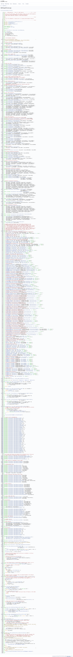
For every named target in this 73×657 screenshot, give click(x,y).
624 (2, 493)
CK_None (10, 232)
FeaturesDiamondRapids (18, 110)
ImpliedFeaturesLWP (17, 430)
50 (2, 50)
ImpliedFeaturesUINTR (18, 448)
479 (2, 381)
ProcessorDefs (25, 378)
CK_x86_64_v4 (14, 374)
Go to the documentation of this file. (7, 10)
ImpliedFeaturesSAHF (17, 443)
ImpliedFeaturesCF (9, 538)
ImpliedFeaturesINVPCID (18, 429)
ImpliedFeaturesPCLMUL (18, 478)
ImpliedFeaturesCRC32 (18, 426)
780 (2, 614)
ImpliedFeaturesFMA (17, 476)
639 (2, 505)
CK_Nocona (13, 258)
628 (2, 496)
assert (8, 410)
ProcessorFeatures (7, 406)
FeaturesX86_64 (24, 55)
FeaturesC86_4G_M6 (26, 369)
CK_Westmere (14, 275)
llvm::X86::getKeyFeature (16, 406)
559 (2, 443)
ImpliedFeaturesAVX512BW (18, 485)
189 (2, 157)
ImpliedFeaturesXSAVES (18, 462)
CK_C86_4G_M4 (14, 368)
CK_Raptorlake (15, 311)
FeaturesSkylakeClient (10, 86)
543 (2, 431)
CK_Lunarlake (14, 317)
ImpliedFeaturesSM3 (17, 481)
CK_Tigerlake (14, 306)
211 (2, 174)
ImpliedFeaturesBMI (17, 419)
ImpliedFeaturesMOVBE (18, 433)
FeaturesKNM (16, 79)
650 (2, 513)
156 (2, 132)
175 (2, 146)
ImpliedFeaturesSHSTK (18, 445)
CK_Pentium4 (14, 255)
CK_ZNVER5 (13, 366)
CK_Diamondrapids (17, 334)
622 (2, 492)
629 (2, 497)
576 (2, 456)
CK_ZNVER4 (13, 365)
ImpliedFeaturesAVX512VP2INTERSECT (20, 494)
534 (2, 424)
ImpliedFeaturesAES (17, 475)
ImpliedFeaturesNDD (17, 530)
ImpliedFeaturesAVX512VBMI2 (19, 493)
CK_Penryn (17, 262)
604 (2, 478)
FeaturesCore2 (16, 64)
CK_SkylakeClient (14, 291)
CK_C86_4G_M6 (14, 369)
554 (2, 439)
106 (2, 93)
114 (2, 99)
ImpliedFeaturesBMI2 (17, 420)
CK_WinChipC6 (15, 237)
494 (2, 393)
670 (2, 529)
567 (2, 449)
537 (2, 426)
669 (2, 528)
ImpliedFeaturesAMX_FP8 (18, 504)
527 (2, 418)
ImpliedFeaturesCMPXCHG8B (18, 425)
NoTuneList (15, 380)
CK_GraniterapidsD (18, 329)
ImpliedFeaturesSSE (17, 465)
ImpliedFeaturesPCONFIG (18, 435)
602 (2, 476)
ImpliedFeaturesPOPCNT (18, 436)
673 (2, 531)
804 (2, 632)
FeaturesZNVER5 (19, 198)
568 (2, 450)
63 (2, 60)
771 (2, 607)
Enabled (16, 587)
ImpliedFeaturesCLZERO (18, 423)
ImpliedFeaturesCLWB (17, 422)
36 (2, 39)
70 (2, 65)
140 (2, 119)
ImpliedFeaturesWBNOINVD (18, 450)
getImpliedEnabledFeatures (14, 563)
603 (2, 477)
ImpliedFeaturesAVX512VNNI (19, 491)
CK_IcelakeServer (17, 304)
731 (2, 576)
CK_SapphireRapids (17, 308)
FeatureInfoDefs (23, 541)
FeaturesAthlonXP (17, 153)
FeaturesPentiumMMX (17, 43)
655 (2, 517)
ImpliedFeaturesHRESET (18, 507)
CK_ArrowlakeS (15, 315)
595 (2, 471)
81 (2, 74)
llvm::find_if (9, 549)
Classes (19, 3)
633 (2, 500)
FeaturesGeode (16, 146)
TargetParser (4, 5)
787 (2, 619)
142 (2, 121)
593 (2, 469)
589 (2, 466)
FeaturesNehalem (17, 66)
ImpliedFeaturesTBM (17, 446)
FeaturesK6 (16, 341)
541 (2, 429)
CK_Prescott (16, 257)
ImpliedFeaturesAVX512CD (18, 484)
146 (2, 124)
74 (2, 68)
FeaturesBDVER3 (16, 176)
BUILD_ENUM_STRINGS (18, 378)
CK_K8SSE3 (13, 352)
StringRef (20, 381)
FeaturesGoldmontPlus (18, 124)
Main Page (2, 3)
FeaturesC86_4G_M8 (20, 221)
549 (2, 435)
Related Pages (7, 3)
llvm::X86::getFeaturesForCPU (11, 546)
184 (2, 153)
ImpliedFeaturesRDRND (18, 441)
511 (2, 406)
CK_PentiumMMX (15, 241)
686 (2, 541)
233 (2, 191)
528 (2, 419)
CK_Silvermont (15, 265)
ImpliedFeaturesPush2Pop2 (18, 529)
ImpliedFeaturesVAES (17, 479)
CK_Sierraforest (16, 324)
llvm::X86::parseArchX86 (14, 381)
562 (2, 445)
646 (2, 510)
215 (2, 177)
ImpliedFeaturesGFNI (17, 477)
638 (2, 504)
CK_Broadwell (14, 288)
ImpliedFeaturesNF (17, 532)
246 (2, 201)
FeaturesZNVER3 (19, 191)
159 (2, 134)
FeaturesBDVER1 (16, 169)
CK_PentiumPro (15, 244)
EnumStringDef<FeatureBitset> (13, 541)
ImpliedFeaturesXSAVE (18, 452)
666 (2, 526)
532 (2, 422)
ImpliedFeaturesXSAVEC (18, 461)
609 (2, 482)
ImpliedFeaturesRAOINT (18, 510)
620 (2, 490)
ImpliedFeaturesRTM (17, 442)
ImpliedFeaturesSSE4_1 (18, 468)
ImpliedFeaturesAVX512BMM (18, 489)
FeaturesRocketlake (17, 99)
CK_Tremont (13, 271)
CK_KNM (11, 338)
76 (2, 70)
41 (2, 43)
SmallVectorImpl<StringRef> (24, 393)
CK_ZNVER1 (13, 363)
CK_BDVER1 (13, 359)
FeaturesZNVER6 (19, 201)
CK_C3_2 (11, 252)
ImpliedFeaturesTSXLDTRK (18, 447)
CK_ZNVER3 (13, 364)
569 (2, 451)
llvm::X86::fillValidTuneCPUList (12, 399)
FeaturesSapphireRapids (18, 104)
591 (2, 468)
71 (2, 66)
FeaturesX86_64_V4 (17, 60)
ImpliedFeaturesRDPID (18, 439)
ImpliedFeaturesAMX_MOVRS (18, 505)
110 (2, 96)
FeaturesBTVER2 (16, 165)
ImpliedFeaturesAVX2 (17, 470)
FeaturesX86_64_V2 (17, 55)
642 (2, 507)
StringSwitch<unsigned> (17, 623)
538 (2, 427)
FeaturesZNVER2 (16, 189)
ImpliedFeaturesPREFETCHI (18, 509)
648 (2, 512)
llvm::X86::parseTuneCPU (14, 388)
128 (2, 110)
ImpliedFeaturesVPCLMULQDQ (19, 480)
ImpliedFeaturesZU (17, 538)
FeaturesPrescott (9, 52)
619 (2, 489)
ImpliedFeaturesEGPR (17, 528)
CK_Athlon (13, 344)
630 (2, 498)
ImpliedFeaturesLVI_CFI (18, 458)
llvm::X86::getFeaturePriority (13, 632)
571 (2, 452)
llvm (11, 26)
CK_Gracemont (14, 319)
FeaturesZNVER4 (8, 199)
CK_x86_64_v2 (14, 373)
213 (2, 176)
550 (2, 436)
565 (2, 448)
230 (2, 189)
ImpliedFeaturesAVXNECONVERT (19, 513)
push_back (15, 559)
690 (2, 544)
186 (2, 155)
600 (2, 475)
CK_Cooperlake (15, 297)
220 (2, 181)
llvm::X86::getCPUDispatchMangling (12, 607)
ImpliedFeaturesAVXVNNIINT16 (19, 511)
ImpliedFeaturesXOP (17, 498)
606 (2, 479)
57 (2, 55)
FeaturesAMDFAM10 (17, 157)
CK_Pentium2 (14, 246)
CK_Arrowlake (14, 314)
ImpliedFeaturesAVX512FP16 (19, 515)
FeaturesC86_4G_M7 (20, 215)
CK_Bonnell (13, 264)
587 (2, 465)
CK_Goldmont (17, 268)
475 (2, 378)
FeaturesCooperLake (17, 90)
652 (2, 515)
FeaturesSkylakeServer (18, 85)
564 (2, 447)
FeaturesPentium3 (24, 50)
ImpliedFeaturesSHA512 (18, 514)
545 (2, 432)
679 (2, 536)
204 (2, 169)
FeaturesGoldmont (17, 121)
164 (2, 138)
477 (2, 380)
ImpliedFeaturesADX (17, 418)
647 (2, 511)
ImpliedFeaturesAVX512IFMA (19, 490)
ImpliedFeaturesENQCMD (18, 427)
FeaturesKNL (21, 79)
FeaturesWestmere (9, 69)
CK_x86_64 (13, 372)
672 (2, 530)
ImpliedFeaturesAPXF (17, 536)
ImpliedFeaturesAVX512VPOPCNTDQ (20, 492)
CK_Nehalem (15, 267)
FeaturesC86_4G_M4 (17, 205)
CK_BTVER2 (13, 357)
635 (2, 502)
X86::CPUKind (7, 32)
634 (2, 501)
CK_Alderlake (14, 309)
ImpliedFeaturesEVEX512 (18, 471)
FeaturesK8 (16, 155)
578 (2, 458)
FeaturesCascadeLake (9, 91)
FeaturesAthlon (16, 152)
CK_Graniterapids (17, 327)
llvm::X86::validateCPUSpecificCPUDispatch (14, 614)
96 (2, 85)
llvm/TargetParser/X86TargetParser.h (15, 21)
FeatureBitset (9, 30)
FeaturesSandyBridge (17, 68)
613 (2, 485)
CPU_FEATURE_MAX (16, 570)
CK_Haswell (13, 284)
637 (2, 503)
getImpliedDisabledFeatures (14, 576)
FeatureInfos (12, 544)
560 (2, 444)
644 (2, 509)
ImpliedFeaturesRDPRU (18, 440)
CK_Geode (12, 376)
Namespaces (15, 3)
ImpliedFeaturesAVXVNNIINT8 (19, 512)
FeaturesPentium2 (17, 46)
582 (2, 461)
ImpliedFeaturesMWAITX (18, 432)
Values (31, 393)
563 (2, 446)
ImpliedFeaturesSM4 (17, 482)
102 (2, 90)
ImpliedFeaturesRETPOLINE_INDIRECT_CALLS (21, 457)
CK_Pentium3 (14, 248)
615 (2, 486)
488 (2, 388)
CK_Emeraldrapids (17, 331)
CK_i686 (11, 245)
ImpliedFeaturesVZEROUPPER (19, 451)
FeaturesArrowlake (17, 132)
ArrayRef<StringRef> (20, 619)
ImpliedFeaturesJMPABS (18, 534)
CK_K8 (10, 349)
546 (2, 433)
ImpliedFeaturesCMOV (17, 424)
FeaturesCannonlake (17, 93)
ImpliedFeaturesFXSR (17, 428)
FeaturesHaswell (25, 284)
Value (33, 576)
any (10, 565)
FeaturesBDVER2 (16, 174)
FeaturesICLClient (17, 96)
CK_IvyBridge (14, 281)
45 (2, 46)
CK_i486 (11, 236)
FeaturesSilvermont (17, 119)
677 (2, 534)
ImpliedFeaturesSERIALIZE (18, 444)
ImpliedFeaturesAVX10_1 (18, 522)
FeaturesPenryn (16, 65)
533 (2, 423)
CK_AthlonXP (14, 346)
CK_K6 (10, 341)
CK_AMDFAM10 (14, 354)
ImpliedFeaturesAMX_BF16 (18, 501)
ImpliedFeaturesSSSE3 (18, 467)
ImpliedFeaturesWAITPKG (18, 449)
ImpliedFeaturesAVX (17, 469)
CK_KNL (11, 336)
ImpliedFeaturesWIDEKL (18, 517)
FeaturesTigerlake (32, 306)
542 (2, 430)
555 (2, 440)
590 (2, 467)
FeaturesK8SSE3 (8, 158)
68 (2, 64)
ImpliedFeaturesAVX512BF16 (19, 488)
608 (2, 481)
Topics (11, 3)
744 (2, 586)
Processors (12, 378)
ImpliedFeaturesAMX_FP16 (18, 502)
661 (2, 522)
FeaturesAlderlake (17, 127)
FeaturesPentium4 (17, 50)
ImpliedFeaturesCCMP (17, 531)
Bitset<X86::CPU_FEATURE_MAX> (18, 30)
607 (2, 480)
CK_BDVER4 (13, 361)
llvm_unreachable (9, 651)
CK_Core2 (12, 260)
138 (2, 118)
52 (2, 51)
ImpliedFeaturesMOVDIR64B (18, 434)
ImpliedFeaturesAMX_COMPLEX (19, 503)
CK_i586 (11, 240)
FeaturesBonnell (17, 118)
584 (2, 462)
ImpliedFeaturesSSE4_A (18, 496)
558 (2, 442)
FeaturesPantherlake (17, 138)
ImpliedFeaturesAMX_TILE (18, 500)
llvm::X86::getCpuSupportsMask (10, 619)
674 (2, 532)
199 (2, 165)
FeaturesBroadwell (17, 74)
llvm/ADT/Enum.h (11, 23)
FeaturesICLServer (17, 100)
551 (2, 437)
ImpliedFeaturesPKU (17, 437)
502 (2, 399)
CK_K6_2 (11, 342)
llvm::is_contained (10, 389)
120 (2, 104)
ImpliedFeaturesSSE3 (17, 466)
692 (2, 546)
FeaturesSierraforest (18, 134)
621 (2, 491)
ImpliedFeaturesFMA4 (17, 497)
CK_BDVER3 (13, 360)
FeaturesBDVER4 (16, 177)
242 (2, 198)
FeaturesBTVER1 (16, 161)
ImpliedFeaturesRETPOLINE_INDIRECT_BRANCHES (22, 456)
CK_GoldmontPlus (17, 269)
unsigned (11, 639)
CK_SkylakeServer (13, 293)
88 (2, 79)
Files (23, 3)
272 (2, 221)
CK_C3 (10, 238)
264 (2, 215)
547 (2, 434)
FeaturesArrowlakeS (28, 315)
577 (2, 457)
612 (2, 484)
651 (2, 514)
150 (2, 127)
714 (2, 563)
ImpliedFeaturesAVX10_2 (18, 526)
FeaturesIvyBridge (17, 70)
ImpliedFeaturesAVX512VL (18, 486)
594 (2, 470)
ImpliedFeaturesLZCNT (18, 431)
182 (2, 152)
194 (2, 161)
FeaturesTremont (9, 128)
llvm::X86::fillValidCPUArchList (12, 393)
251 (2, 205)
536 (2, 425)
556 (2, 441)
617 (2, 488)
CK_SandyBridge (16, 278)
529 (2, 420)
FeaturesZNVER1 (16, 181)
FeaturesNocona (16, 51)
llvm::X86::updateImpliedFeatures (12, 586)
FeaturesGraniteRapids (10, 111)
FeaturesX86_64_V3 (25, 60)
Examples (27, 3)
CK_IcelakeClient (17, 300)
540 (2, 428)
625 (2, 494)
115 (2, 100)
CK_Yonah (12, 253)
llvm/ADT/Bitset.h (11, 22)
